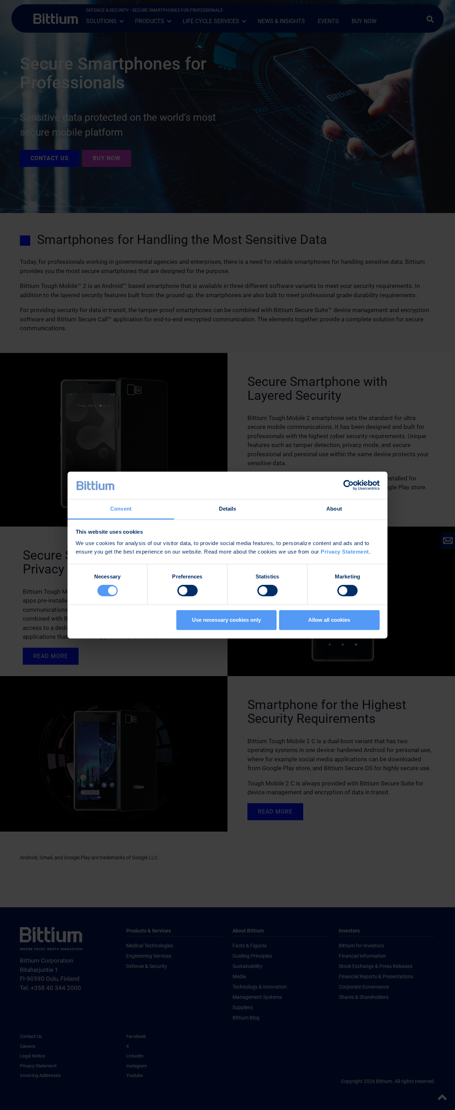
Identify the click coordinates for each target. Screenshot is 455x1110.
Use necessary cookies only (226, 620)
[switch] (187, 590)
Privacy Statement (345, 552)
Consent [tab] (121, 509)
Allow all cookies (329, 620)
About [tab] (334, 509)
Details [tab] (227, 509)
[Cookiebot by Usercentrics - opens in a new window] (348, 485)
